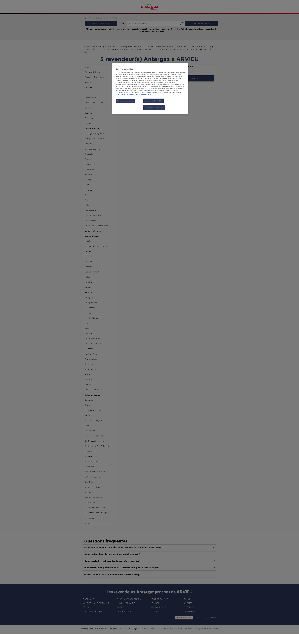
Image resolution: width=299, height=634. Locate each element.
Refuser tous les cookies (153, 101)
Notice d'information (143, 94)
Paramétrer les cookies (125, 101)
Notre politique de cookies (125, 94)
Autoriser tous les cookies (154, 107)
